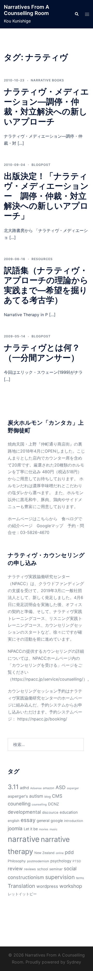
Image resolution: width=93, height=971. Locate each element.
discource (50, 812)
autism (36, 796)
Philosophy (17, 861)
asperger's (18, 796)
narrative (24, 839)
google (57, 820)
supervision (60, 877)
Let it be (31, 829)
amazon (48, 788)
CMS (57, 796)
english (13, 821)
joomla (15, 829)
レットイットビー (22, 894)
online (60, 853)
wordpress (47, 886)
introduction (73, 821)
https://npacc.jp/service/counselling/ (47, 679)
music (53, 829)
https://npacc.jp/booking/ (42, 718)
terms (80, 878)
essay (28, 820)
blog (47, 796)
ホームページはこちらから (32, 518)
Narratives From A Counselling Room (26, 10)
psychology (60, 861)
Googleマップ (50, 525)
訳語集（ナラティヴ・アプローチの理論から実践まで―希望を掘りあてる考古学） (46, 285)
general (43, 820)
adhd (24, 788)
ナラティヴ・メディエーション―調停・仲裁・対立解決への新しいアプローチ (46, 106)
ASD (61, 787)
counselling (39, 804)
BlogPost (41, 165)
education (69, 812)
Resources (42, 259)
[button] (76, 14)
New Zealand (44, 853)
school (42, 869)
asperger (73, 788)
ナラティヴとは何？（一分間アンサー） (42, 352)
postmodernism (38, 861)
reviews (30, 869)
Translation (21, 886)
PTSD (77, 861)
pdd (69, 852)
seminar (56, 869)
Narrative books (47, 80)
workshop (70, 886)
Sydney (74, 962)
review (15, 868)
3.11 (13, 787)
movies (43, 829)
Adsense (36, 788)
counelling (19, 803)
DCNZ (53, 804)
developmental (24, 812)
